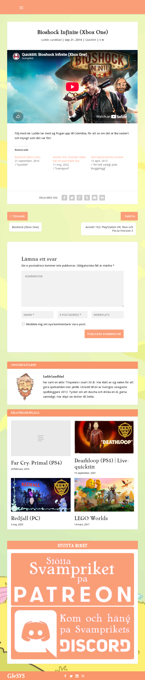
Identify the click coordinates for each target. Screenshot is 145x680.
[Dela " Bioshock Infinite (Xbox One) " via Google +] (79, 197)
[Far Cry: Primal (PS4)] (41, 438)
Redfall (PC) (25, 518)
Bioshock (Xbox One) (27, 157)
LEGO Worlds (91, 518)
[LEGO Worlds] (104, 495)
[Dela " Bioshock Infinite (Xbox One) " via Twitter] (72, 197)
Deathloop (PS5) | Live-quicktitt (101, 463)
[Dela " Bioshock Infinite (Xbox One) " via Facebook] (64, 197)
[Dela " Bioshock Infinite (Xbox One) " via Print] (102, 197)
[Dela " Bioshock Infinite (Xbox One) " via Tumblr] (87, 197)
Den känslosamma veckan (107, 157)
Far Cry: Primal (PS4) (36, 463)
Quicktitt (90, 39)
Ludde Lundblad (51, 39)
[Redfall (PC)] (41, 495)
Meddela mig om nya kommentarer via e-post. (56, 324)
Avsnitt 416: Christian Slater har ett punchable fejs (69, 159)
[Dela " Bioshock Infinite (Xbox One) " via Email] (94, 197)
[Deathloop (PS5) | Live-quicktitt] (104, 437)
